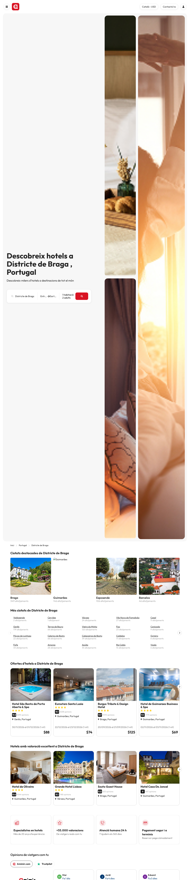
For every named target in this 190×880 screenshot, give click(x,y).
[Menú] (7, 7)
